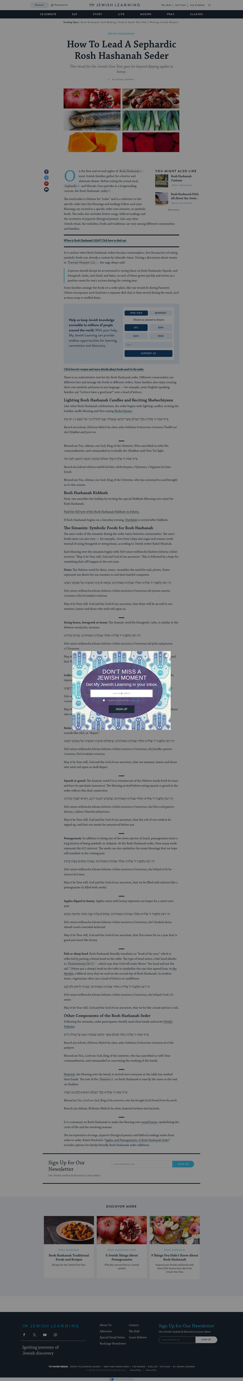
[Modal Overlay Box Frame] (121, 690)
